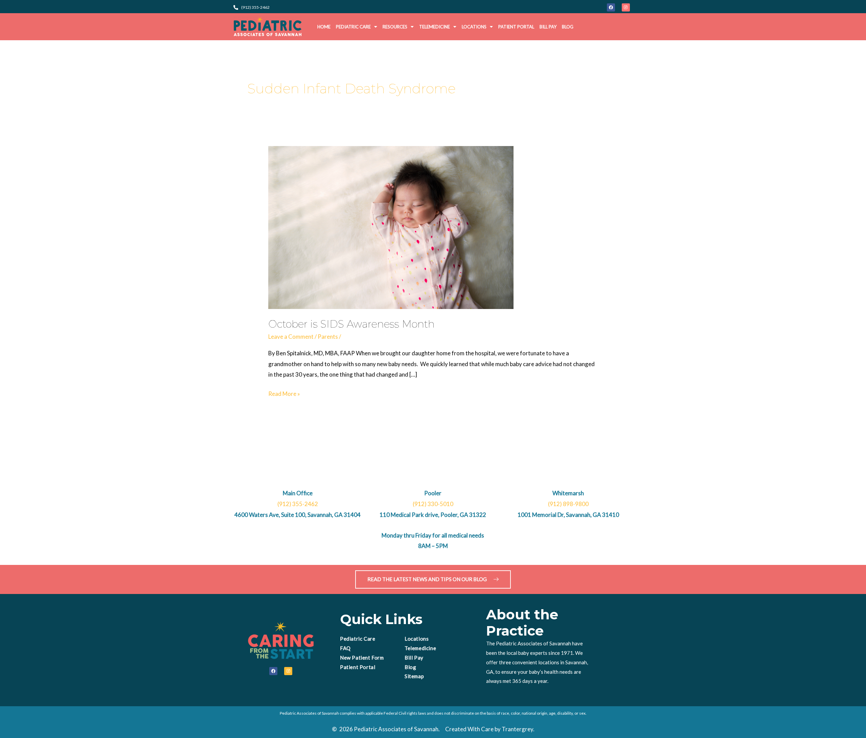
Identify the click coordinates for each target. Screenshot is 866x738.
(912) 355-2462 (297, 503)
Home (324, 26)
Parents (328, 336)
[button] (356, 27)
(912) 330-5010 (433, 503)
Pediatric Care (353, 26)
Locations (474, 26)
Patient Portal (516, 26)
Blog (567, 26)
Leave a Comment (291, 336)
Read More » (284, 392)
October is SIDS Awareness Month (351, 324)
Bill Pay (548, 26)
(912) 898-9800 (568, 503)
